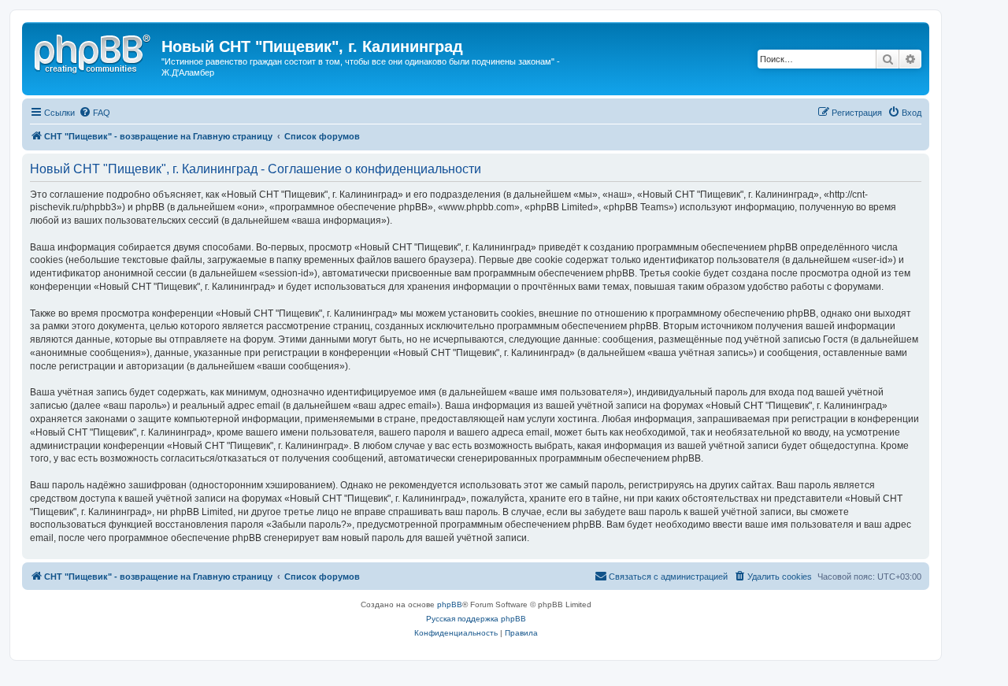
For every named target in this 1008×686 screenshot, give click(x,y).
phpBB (449, 604)
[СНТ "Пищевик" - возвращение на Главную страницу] (93, 51)
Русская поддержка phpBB (476, 618)
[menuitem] (94, 112)
